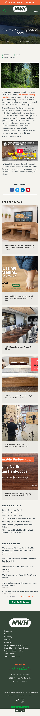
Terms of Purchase (12, 656)
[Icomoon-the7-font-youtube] (27, 707)
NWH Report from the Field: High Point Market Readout (19, 397)
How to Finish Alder (9, 513)
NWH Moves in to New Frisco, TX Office (18, 348)
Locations (8, 639)
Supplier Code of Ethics (14, 651)
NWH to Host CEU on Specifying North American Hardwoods (18, 495)
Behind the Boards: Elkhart (12, 516)
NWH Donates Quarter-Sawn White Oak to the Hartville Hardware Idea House (20, 247)
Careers (7, 642)
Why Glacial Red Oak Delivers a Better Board (18, 519)
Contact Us (20, 664)
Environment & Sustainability (16, 645)
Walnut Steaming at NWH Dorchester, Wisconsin (20, 591)
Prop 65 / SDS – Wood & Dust (16, 648)
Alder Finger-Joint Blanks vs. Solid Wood (17, 522)
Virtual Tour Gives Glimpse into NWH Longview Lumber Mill (18, 446)
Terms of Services (24, 696)
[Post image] (20, 223)
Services (7, 634)
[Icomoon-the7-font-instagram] (12, 707)
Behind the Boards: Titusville (12, 510)
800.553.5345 (20, 668)
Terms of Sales (10, 654)
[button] (35, 11)
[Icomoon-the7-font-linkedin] (18, 707)
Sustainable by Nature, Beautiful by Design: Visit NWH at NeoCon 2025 (19, 298)
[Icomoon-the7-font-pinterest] (21, 707)
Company (8, 637)
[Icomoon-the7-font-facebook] (15, 707)
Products (8, 631)
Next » (30, 596)
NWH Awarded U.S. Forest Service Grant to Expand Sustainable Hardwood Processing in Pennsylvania (18, 550)
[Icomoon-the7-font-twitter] (24, 707)
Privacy (10, 696)
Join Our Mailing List (21, 602)
